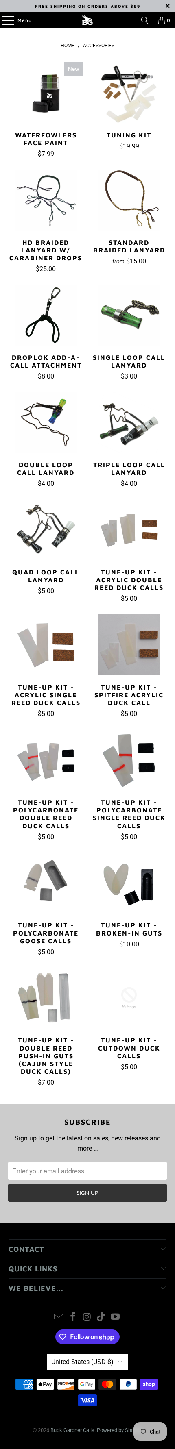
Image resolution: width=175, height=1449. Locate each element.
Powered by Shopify (119, 1430)
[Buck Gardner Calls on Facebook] (73, 1317)
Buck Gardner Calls (72, 1430)
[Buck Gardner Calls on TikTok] (101, 1317)
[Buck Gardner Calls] (87, 20)
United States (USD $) (82, 1362)
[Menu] (4, 20)
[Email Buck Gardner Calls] (59, 1317)
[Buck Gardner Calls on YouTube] (115, 1317)
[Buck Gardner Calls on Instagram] (87, 1317)
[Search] (145, 20)
